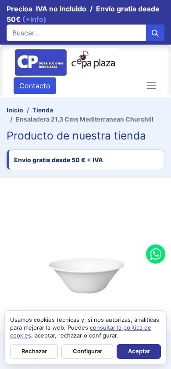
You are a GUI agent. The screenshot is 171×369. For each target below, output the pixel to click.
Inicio (15, 110)
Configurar (87, 351)
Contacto (34, 85)
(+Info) (34, 19)
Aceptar (139, 351)
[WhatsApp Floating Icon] (156, 254)
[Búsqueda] (155, 32)
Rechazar (34, 351)
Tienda (42, 110)
